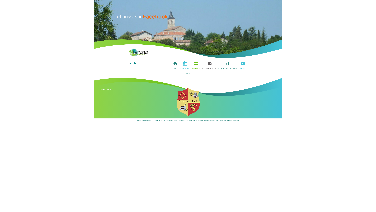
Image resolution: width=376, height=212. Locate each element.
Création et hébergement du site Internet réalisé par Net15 (175, 120)
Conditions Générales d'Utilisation (229, 120)
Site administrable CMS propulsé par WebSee (206, 120)
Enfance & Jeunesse (209, 68)
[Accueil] (138, 51)
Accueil (175, 68)
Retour (188, 73)
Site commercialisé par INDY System (147, 120)
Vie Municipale (185, 68)
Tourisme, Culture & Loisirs (228, 68)
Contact (243, 68)
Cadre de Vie (196, 68)
